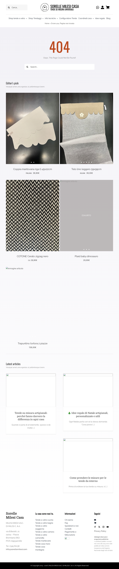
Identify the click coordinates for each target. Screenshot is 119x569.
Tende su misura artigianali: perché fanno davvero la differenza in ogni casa (31, 416)
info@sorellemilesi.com (16, 549)
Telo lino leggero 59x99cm (86, 169)
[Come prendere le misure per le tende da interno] (88, 455)
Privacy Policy (100, 531)
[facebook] (95, 527)
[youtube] (108, 527)
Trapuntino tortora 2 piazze (32, 343)
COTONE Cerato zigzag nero (32, 256)
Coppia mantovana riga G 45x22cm (32, 169)
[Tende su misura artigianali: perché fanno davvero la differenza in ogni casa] (31, 390)
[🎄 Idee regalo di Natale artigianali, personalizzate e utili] (88, 390)
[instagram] (103, 527)
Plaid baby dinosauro (86, 256)
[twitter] (99, 527)
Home (47, 23)
